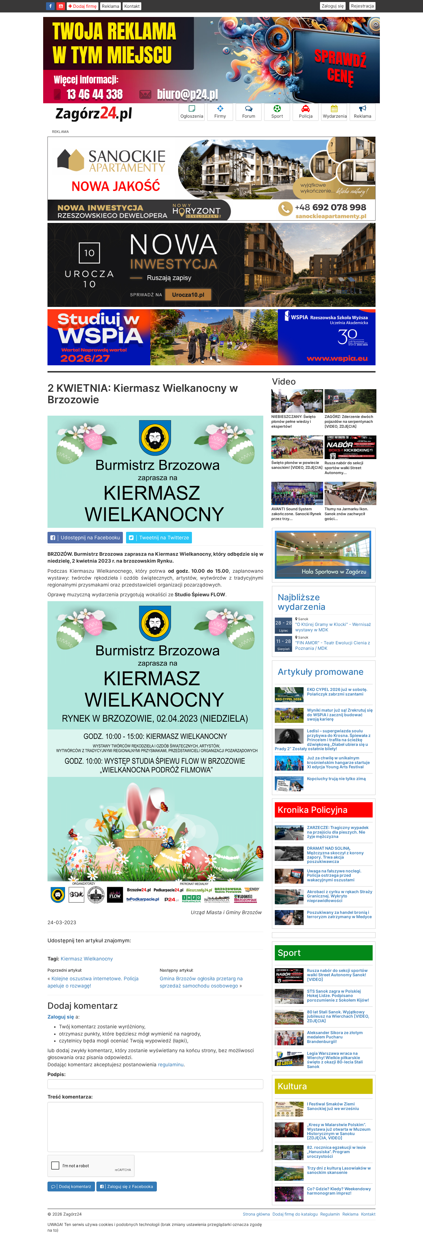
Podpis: (56, 1074)
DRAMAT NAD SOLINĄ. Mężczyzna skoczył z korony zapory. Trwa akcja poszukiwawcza (335, 855)
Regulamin (330, 1214)
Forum (248, 116)
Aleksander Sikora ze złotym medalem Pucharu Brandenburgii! (335, 1037)
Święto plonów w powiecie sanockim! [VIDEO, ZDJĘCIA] (297, 465)
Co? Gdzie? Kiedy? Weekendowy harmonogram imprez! (339, 1190)
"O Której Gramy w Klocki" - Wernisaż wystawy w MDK (333, 625)
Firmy (220, 116)
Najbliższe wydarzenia (301, 602)
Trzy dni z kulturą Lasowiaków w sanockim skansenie (339, 1170)
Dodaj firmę (84, 6)
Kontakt (132, 6)
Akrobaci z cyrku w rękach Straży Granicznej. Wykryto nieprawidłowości (339, 896)
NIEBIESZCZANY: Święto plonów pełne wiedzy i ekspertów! (293, 421)
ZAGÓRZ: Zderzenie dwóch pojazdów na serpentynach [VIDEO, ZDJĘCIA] (349, 421)
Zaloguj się (333, 6)
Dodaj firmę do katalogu (295, 1214)
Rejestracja (362, 6)
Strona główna (256, 1214)
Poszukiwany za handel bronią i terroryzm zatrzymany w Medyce (339, 914)
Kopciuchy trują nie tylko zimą (336, 778)
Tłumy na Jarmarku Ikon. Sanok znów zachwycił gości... (346, 514)
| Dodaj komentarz (73, 1186)
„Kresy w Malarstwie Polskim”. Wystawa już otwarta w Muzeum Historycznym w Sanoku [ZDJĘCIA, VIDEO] (339, 1131)
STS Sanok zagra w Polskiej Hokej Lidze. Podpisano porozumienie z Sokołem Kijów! (338, 995)
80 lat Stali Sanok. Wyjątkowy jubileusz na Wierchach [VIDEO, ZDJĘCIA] (338, 1016)
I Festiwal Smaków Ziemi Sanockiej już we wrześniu (333, 1106)
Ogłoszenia (191, 116)
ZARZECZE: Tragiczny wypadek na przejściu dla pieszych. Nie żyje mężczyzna (338, 832)
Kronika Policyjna (313, 810)
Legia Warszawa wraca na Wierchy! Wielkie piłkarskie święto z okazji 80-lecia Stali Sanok (335, 1060)
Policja (306, 116)
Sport (277, 116)
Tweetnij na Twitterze (163, 537)
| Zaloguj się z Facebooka (128, 1186)
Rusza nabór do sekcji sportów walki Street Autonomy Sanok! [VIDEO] (337, 975)
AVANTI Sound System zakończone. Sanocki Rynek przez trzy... (296, 514)
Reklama (110, 6)
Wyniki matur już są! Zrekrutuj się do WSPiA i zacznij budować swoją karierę (340, 714)
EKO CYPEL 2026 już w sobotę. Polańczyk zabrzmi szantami (337, 691)
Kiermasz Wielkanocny (87, 959)
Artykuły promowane (321, 671)
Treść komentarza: (70, 1097)
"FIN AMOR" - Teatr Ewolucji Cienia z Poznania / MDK (332, 643)
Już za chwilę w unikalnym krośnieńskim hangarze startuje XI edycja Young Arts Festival (338, 762)
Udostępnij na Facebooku (89, 537)
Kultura (292, 1086)
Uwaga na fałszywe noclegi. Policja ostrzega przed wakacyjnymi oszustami (334, 875)
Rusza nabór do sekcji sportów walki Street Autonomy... (344, 468)
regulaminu (171, 1064)
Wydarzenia (335, 116)
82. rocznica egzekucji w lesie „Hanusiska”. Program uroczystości (336, 1152)
